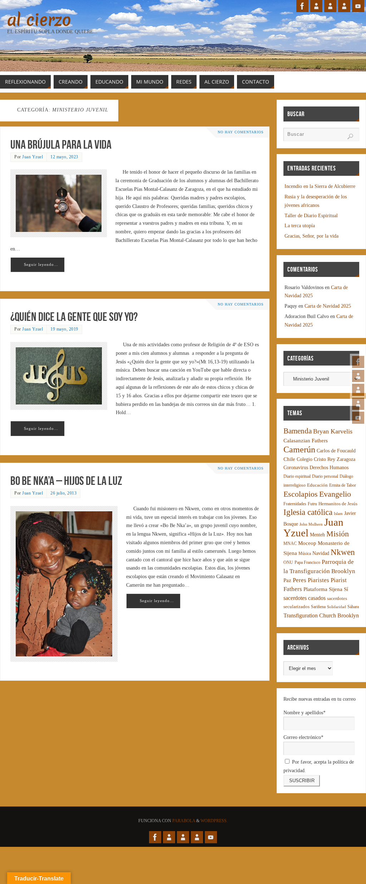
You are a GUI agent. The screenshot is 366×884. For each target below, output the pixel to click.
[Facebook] (358, 362)
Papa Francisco (307, 562)
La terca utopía (300, 225)
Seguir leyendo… (41, 264)
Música (304, 553)
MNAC (290, 543)
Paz (287, 580)
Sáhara (353, 607)
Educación (317, 485)
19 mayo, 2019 (64, 329)
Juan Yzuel (32, 156)
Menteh (317, 534)
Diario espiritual (297, 476)
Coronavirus (295, 467)
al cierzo (39, 20)
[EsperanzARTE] (358, 390)
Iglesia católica (307, 512)
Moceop (307, 543)
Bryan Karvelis (332, 431)
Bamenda (297, 431)
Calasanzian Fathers (305, 440)
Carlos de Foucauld (336, 450)
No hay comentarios (241, 132)
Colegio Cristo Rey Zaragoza (326, 459)
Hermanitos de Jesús (337, 503)
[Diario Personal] (358, 376)
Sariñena (318, 607)
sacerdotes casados (304, 598)
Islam (338, 514)
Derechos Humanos (329, 467)
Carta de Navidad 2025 (328, 306)
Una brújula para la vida (61, 144)
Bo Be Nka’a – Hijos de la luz (66, 480)
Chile (289, 459)
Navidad (320, 553)
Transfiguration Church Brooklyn (321, 615)
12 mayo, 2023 (64, 156)
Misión (337, 533)
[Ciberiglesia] (358, 404)
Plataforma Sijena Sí (325, 589)
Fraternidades (294, 504)
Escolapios (300, 494)
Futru (312, 504)
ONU (288, 562)
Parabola (183, 820)
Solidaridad (336, 607)
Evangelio (335, 494)
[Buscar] (350, 136)
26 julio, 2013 (63, 493)
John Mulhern (311, 524)
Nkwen (343, 552)
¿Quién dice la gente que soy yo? (74, 316)
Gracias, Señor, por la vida (311, 236)
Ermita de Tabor (342, 485)
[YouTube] (358, 418)
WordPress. (214, 820)
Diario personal (325, 476)
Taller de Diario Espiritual (311, 215)
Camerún (299, 449)
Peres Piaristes (311, 580)
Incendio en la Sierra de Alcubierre (320, 186)
